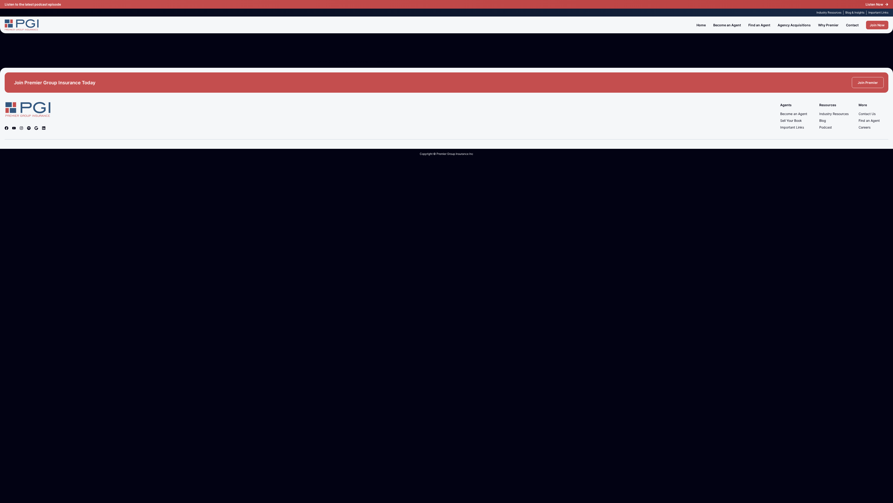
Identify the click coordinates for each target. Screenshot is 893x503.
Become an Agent (727, 25)
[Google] (36, 128)
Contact (852, 25)
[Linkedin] (44, 128)
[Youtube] (14, 128)
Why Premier (828, 25)
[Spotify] (29, 128)
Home (701, 25)
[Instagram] (21, 128)
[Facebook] (6, 128)
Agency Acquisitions (794, 25)
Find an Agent (759, 25)
